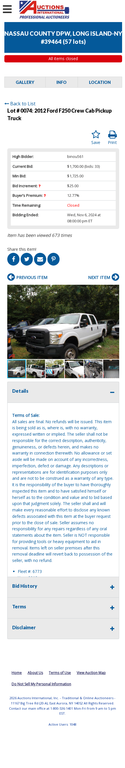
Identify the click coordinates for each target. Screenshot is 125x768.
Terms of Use (60, 672)
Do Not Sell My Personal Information (41, 684)
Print (112, 142)
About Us (35, 672)
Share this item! (21, 249)
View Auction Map (91, 672)
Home (17, 672)
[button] (114, 289)
